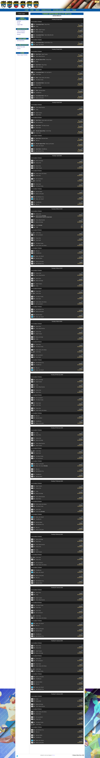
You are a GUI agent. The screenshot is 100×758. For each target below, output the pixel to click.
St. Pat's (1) (80, 31)
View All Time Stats (21, 46)
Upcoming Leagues (58, 10)
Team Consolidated (21, 30)
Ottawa (53, 755)
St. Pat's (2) (80, 26)
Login (26, 10)
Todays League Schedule (22, 54)
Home (32, 10)
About (38, 10)
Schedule (19, 21)
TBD (82, 227)
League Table (20, 24)
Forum (74, 10)
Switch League (21, 13)
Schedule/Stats (46, 10)
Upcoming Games (20, 40)
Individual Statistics (21, 32)
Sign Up (68, 10)
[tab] (22, 13)
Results (18, 22)
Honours (18, 34)
